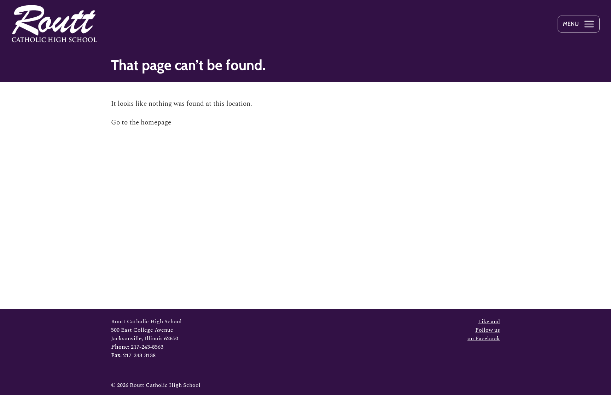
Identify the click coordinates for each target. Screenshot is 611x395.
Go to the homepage (141, 122)
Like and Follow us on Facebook (483, 330)
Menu (571, 24)
